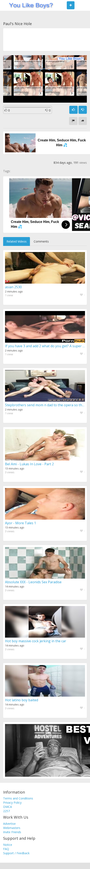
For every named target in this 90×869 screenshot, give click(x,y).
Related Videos (16, 241)
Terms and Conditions (18, 798)
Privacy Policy (12, 803)
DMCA (7, 807)
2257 (6, 811)
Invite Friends (12, 832)
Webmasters (11, 828)
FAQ (6, 849)
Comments (41, 241)
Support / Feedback (16, 853)
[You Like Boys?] (29, 5)
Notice (7, 845)
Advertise (9, 824)
